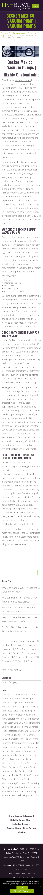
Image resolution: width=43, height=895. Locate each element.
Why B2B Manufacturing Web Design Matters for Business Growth (19, 599)
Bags (27, 718)
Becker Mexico (33, 532)
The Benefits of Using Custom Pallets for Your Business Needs (20, 629)
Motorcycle (7, 763)
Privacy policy (22, 891)
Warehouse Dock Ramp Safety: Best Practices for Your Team (19, 609)
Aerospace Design (24, 698)
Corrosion (15, 734)
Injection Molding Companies (21, 751)
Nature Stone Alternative (25, 763)
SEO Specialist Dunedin (24, 661)
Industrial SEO (32, 641)
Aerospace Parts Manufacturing (17, 710)
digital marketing (20, 466)
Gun (4, 751)
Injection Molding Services (14, 755)
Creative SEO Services (12, 645)
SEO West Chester (21, 649)
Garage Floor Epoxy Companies (23, 746)
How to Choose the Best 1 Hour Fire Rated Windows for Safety (19, 619)
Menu (36, 6)
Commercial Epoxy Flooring (15, 726)
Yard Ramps (7, 641)
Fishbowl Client (27, 877)
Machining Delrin (24, 759)
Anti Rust (20, 718)
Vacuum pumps (23, 80)
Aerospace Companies (13, 694)
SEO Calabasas (18, 657)
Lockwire (11, 759)
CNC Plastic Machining (29, 722)
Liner (30, 755)
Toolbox (37, 795)
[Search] (28, 573)
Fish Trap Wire (28, 734)
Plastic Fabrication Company (15, 767)
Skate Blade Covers (16, 791)
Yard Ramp (19, 641)
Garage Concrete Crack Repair (16, 738)
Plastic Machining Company (25, 775)
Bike (16, 722)
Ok (22, 887)
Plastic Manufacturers (12, 779)
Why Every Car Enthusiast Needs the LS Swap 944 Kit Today (21, 589)
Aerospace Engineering (13, 702)
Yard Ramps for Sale (11, 669)
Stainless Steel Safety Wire (19, 795)
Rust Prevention (27, 787)
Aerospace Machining (27, 706)
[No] (40, 887)
